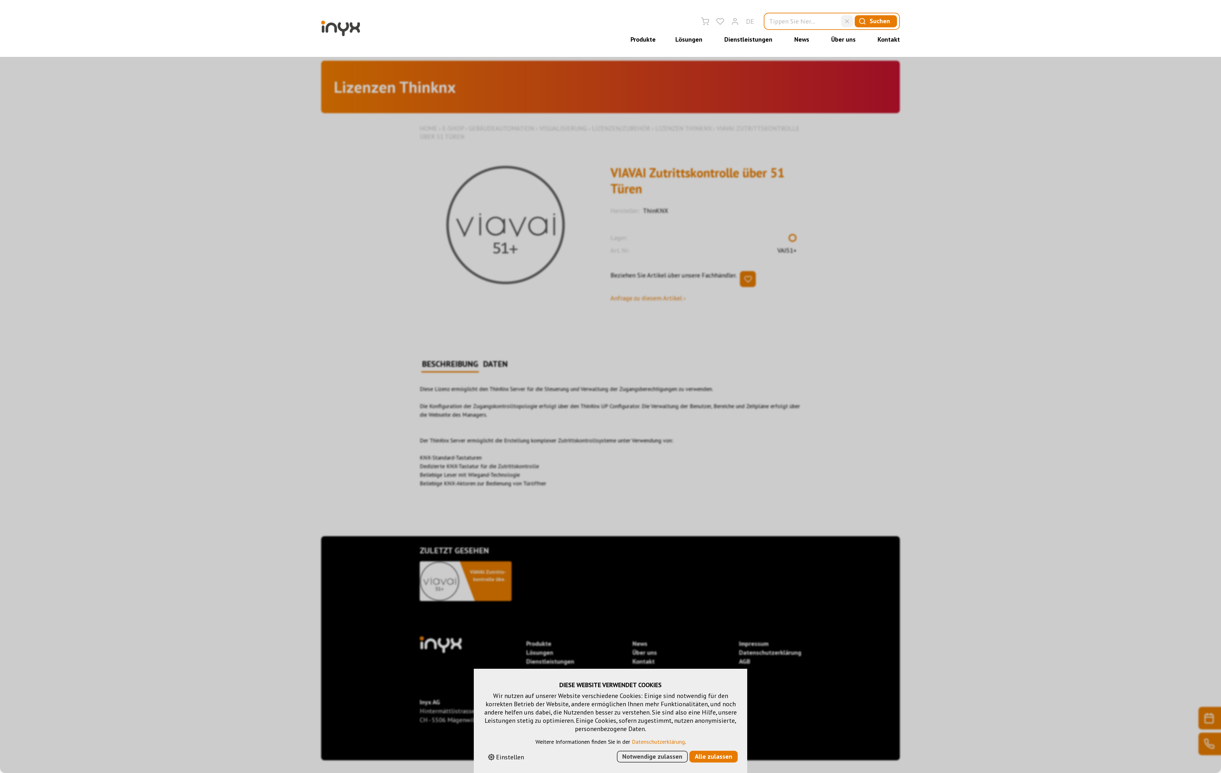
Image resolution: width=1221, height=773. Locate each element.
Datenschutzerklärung (658, 741)
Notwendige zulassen (652, 756)
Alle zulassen (713, 756)
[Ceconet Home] (340, 28)
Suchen (880, 21)
